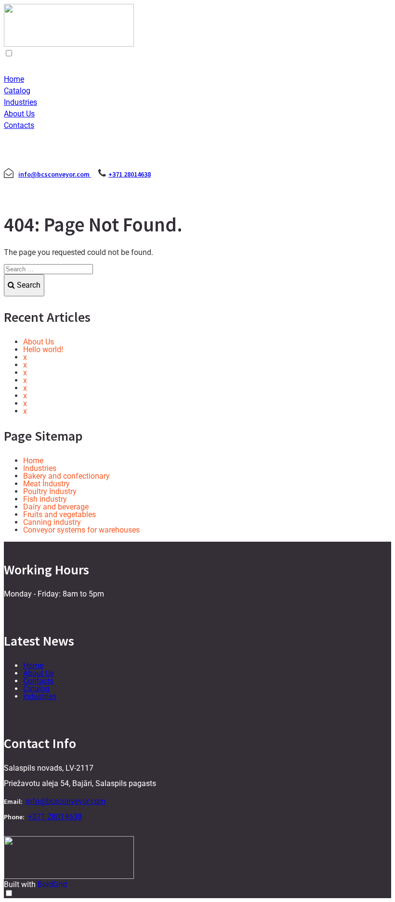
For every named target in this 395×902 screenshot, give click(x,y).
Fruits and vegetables (59, 514)
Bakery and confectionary (66, 476)
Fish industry (45, 499)
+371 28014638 (129, 174)
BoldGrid (52, 884)
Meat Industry (46, 483)
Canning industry (52, 522)
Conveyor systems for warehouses (81, 529)
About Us (19, 113)
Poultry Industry (50, 491)
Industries (20, 102)
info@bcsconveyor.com (54, 174)
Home (14, 79)
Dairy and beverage (56, 506)
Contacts (19, 125)
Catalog (17, 90)
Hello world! (43, 349)
